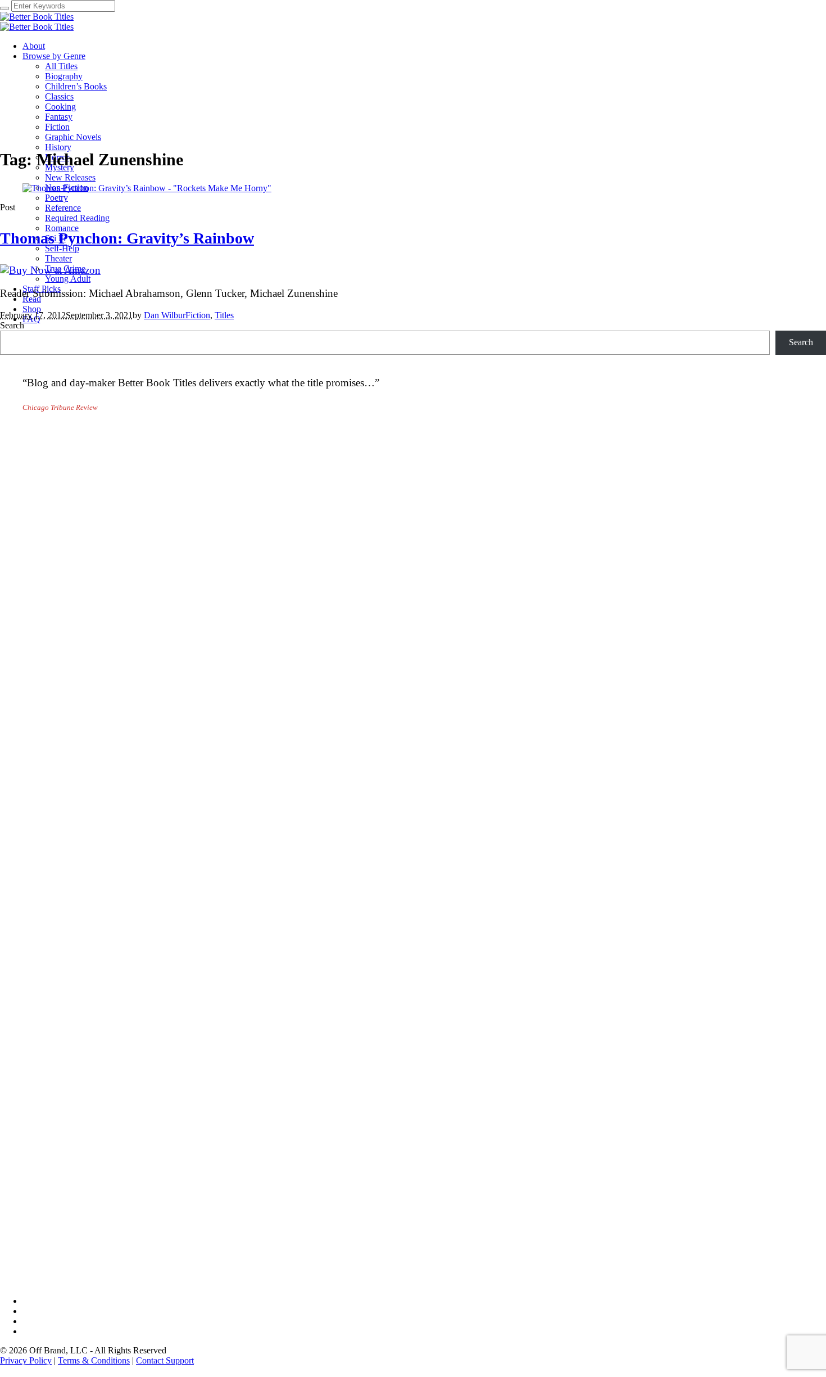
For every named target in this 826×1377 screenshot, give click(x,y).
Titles (224, 315)
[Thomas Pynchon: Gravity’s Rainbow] (146, 188)
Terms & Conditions (94, 1360)
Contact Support (165, 1360)
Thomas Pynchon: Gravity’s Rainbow (127, 238)
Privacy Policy (26, 1360)
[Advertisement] (337, 511)
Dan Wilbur (164, 315)
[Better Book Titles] (37, 21)
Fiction (197, 315)
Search (12, 325)
